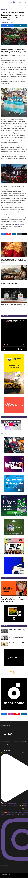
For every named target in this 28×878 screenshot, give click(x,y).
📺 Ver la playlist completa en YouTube (9, 433)
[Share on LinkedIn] (20, 25)
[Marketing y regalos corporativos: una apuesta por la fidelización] (14, 295)
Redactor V (5, 22)
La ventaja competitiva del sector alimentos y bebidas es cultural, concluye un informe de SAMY (13, 599)
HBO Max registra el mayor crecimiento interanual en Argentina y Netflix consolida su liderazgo (18, 637)
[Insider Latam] (13, 2)
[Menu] (2, 2)
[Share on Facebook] (7, 25)
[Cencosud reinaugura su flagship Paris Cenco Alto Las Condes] (4, 644)
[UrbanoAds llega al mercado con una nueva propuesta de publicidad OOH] (4, 631)
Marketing (4, 9)
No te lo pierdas (6, 625)
